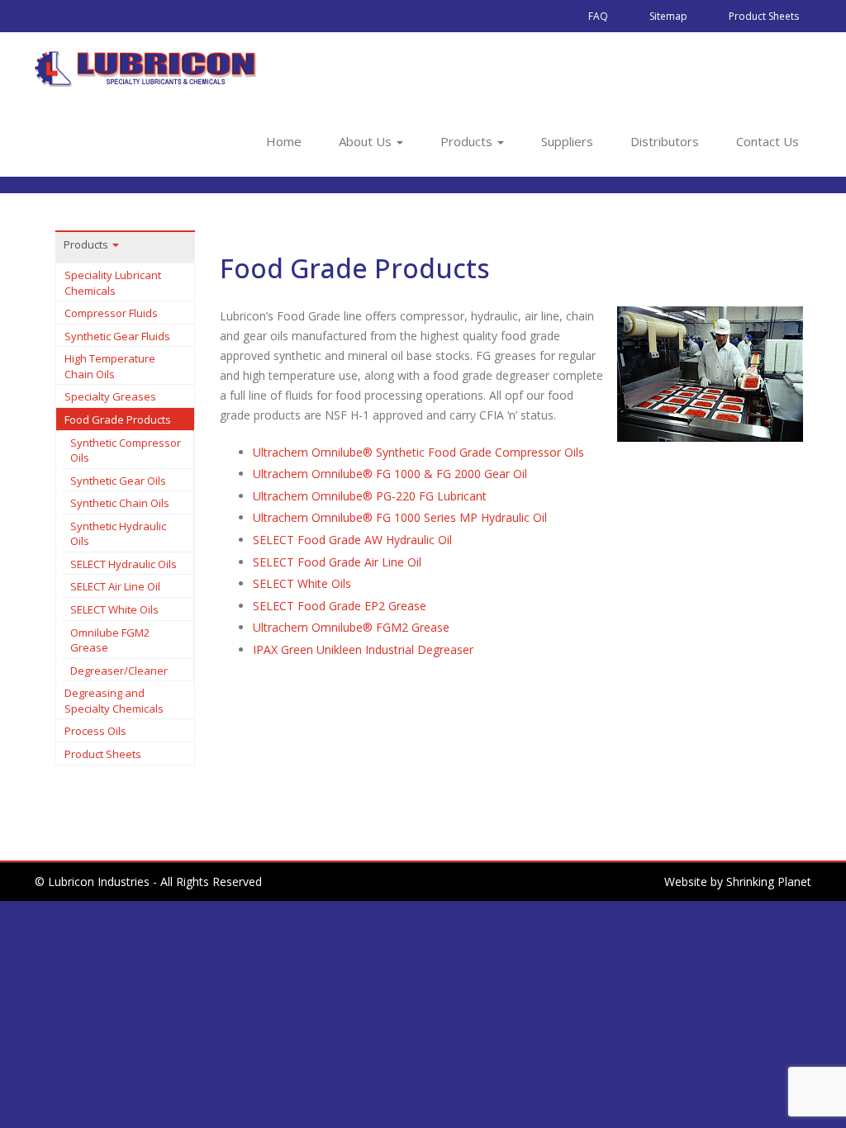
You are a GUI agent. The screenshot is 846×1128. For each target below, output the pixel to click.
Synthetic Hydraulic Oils (118, 534)
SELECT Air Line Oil (115, 586)
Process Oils (95, 730)
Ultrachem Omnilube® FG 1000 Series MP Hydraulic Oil (400, 517)
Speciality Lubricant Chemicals (112, 283)
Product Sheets (764, 16)
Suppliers (567, 141)
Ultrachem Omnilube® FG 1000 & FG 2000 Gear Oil (390, 473)
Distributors (664, 141)
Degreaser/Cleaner (119, 670)
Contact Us (767, 141)
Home (284, 141)
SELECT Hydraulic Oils (123, 564)
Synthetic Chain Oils (119, 502)
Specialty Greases (110, 396)
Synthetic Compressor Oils (125, 450)
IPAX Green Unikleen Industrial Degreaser (363, 649)
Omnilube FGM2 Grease (110, 640)
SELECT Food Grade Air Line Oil (337, 562)
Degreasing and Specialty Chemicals (114, 700)
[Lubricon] (146, 68)
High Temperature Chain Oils (109, 366)
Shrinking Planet (768, 881)
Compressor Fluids (111, 313)
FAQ (598, 16)
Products (468, 141)
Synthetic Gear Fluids (117, 336)
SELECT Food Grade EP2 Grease (339, 606)
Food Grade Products (117, 419)
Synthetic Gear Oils (118, 480)
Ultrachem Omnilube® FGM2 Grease (351, 627)
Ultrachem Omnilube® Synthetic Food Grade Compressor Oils (418, 452)
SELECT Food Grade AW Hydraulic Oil (352, 539)
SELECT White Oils (114, 609)
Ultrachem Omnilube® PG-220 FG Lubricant (370, 496)
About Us (367, 141)
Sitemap (668, 16)
